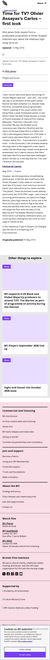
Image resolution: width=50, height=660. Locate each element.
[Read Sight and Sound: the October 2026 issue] (25, 376)
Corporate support (11, 466)
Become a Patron (10, 456)
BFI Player (7, 523)
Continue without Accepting (38, 629)
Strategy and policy (11, 491)
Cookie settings (25, 649)
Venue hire (7, 426)
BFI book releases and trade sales (18, 431)
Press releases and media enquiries (19, 496)
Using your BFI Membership (15, 461)
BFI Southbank (10, 530)
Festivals (8, 85)
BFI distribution (9, 416)
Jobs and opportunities (13, 501)
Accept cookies (25, 655)
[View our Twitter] (4, 574)
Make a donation (10, 477)
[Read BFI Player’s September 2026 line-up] (25, 334)
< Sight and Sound (9, 10)
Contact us (7, 507)
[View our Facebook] (8, 574)
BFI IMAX (7, 540)
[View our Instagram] (12, 574)
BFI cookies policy (25, 641)
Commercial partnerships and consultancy (22, 442)
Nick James (10, 71)
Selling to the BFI (10, 436)
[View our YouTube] (21, 574)
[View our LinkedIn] (17, 574)
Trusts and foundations (13, 472)
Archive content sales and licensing (18, 421)
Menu (40, 3)
